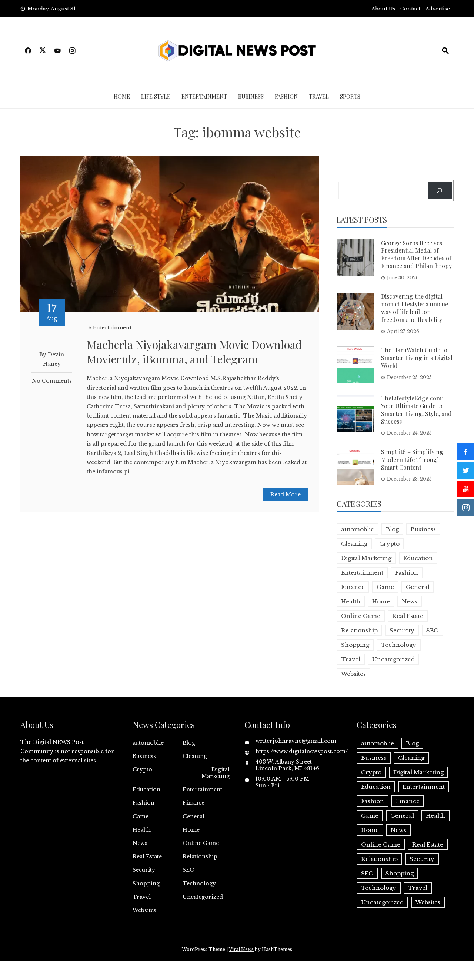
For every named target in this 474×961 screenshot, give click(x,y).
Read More (285, 494)
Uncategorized (393, 659)
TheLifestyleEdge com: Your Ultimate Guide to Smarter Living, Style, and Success (416, 409)
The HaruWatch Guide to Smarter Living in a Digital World (417, 357)
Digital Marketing (366, 558)
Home (122, 96)
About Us (383, 9)
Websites (353, 673)
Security (402, 630)
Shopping (355, 644)
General (418, 587)
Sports (350, 96)
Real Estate (407, 615)
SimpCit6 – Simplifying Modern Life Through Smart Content (412, 459)
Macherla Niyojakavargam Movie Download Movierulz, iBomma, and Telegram (194, 351)
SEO (432, 630)
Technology (398, 644)
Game (385, 587)
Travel (319, 96)
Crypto (389, 543)
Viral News (241, 949)
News (409, 601)
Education (418, 558)
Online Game (360, 615)
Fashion (286, 96)
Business (251, 96)
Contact (410, 9)
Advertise (437, 9)
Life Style (155, 96)
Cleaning (354, 543)
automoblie (357, 529)
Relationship (359, 630)
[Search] (440, 190)
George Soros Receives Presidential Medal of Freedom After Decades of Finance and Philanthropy (416, 254)
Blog (392, 529)
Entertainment (204, 96)
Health (350, 601)
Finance (353, 587)
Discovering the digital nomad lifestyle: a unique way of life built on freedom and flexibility (414, 307)
